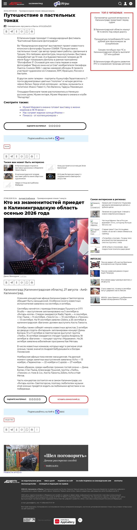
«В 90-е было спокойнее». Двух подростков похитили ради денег (116, 248)
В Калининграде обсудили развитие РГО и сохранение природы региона (112, 63)
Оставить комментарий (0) (69, 399)
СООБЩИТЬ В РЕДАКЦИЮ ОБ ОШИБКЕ (53, 484)
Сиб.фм (23, 276)
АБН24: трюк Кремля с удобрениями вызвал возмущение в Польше (116, 298)
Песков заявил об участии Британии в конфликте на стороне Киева (116, 263)
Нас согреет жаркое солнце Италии (43, 112)
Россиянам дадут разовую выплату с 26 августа (116, 281)
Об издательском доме (31, 481)
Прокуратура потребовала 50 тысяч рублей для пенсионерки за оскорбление (112, 41)
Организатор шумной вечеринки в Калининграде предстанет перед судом (111, 20)
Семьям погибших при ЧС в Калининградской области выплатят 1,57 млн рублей (112, 52)
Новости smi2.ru (13, 472)
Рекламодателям (28, 484)
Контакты (118, 481)
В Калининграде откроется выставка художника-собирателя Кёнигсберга (29, 168)
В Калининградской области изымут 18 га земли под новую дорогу (112, 30)
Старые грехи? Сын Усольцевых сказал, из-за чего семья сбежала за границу (117, 231)
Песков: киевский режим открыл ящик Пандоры (115, 272)
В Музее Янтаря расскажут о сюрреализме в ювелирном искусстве (69, 176)
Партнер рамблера (44, 520)
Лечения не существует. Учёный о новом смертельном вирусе (116, 213)
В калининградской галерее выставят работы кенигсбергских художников (29, 176)
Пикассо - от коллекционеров (39, 115)
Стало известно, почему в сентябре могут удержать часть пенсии (116, 290)
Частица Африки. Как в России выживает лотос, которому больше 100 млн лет (116, 223)
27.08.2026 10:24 (10, 198)
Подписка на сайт (65, 481)
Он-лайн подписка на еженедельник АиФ (93, 481)
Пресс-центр (49, 481)
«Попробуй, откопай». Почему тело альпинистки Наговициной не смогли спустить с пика (117, 240)
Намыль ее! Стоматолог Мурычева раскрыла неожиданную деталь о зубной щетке (116, 205)
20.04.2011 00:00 (10, 11)
